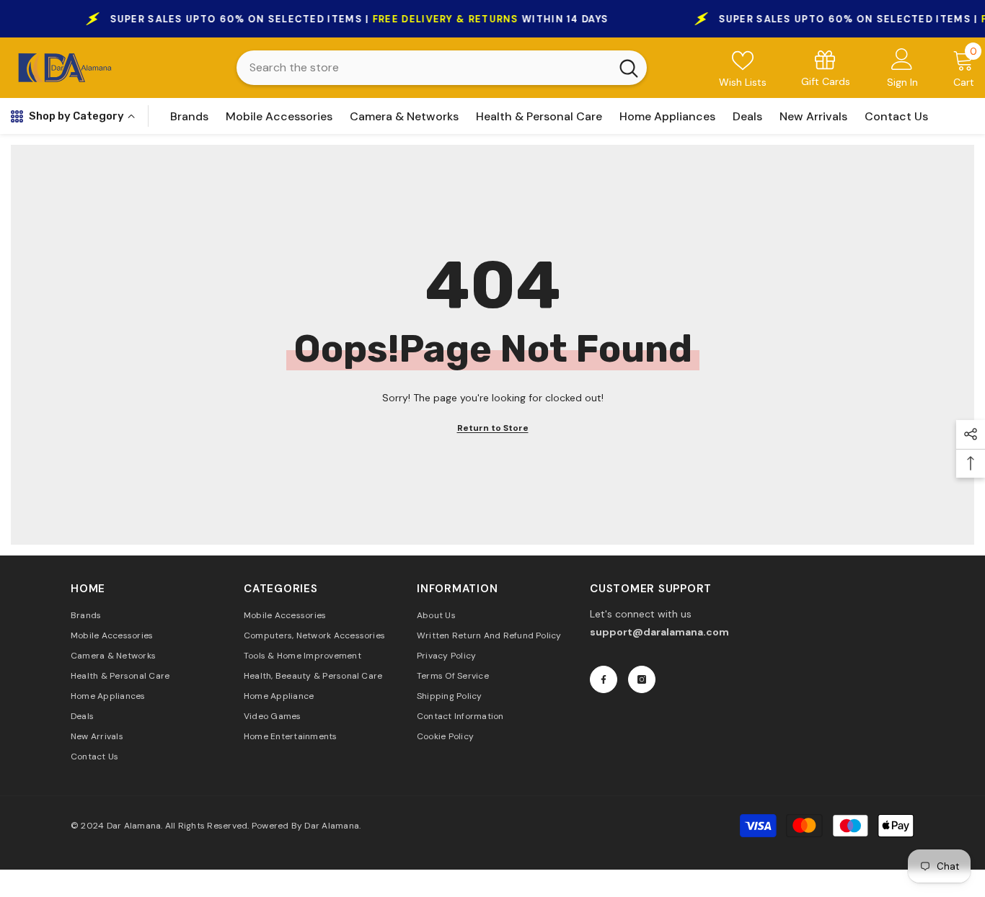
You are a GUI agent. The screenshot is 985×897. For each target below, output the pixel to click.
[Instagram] (641, 679)
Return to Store (493, 428)
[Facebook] (603, 679)
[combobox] (423, 67)
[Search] (442, 67)
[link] (825, 67)
